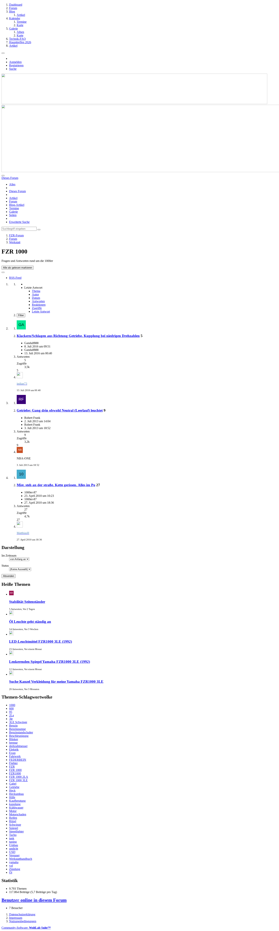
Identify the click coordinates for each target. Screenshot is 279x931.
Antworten (38, 301)
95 (10, 712)
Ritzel (12, 821)
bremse (13, 742)
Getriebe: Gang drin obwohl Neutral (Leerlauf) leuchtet (60, 410)
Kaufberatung (17, 800)
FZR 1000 (15, 770)
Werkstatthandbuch (20, 858)
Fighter (13, 763)
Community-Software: (26, 927)
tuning (13, 841)
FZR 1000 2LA (18, 776)
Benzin (13, 725)
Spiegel (13, 828)
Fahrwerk (15, 756)
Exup (12, 753)
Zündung (14, 869)
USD (12, 852)
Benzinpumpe (17, 729)
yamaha (13, 862)
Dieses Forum (17, 191)
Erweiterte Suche (19, 222)
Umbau (13, 845)
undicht (13, 848)
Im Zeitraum (9, 555)
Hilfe (12, 797)
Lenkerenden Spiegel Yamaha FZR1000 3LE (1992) (49, 662)
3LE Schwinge (18, 722)
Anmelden (15, 62)
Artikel (13, 198)
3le (11, 718)
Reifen (13, 817)
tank (11, 838)
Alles (12, 184)
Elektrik (14, 749)
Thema (36, 291)
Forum (13, 201)
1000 (12, 705)
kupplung (14, 804)
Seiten (13, 215)
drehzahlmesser (18, 746)
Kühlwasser (16, 807)
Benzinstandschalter (21, 732)
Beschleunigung (18, 735)
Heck (12, 790)
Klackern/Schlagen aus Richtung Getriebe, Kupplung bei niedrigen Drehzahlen (78, 336)
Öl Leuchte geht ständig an (30, 622)
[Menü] (3, 53)
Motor (13, 811)
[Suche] (3, 175)
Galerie (13, 211)
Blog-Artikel (16, 204)
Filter (21, 315)
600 (11, 708)
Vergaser (14, 855)
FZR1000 (15, 773)
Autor (35, 294)
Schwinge (15, 824)
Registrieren (16, 65)
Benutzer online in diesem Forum (34, 900)
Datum (36, 297)
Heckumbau (16, 794)
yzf (11, 865)
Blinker (13, 739)
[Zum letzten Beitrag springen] (20, 377)
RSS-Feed (15, 277)
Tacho (13, 834)
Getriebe (14, 787)
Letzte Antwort (41, 311)
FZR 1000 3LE (18, 780)
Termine (14, 208)
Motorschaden (17, 814)
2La (11, 715)
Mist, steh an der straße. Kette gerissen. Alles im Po (56, 485)
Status (5, 565)
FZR (12, 766)
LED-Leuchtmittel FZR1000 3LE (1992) (40, 642)
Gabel (12, 783)
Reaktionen (39, 304)
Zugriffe (37, 308)
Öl (10, 872)
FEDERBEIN (17, 759)
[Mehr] (3, 272)
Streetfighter (16, 831)
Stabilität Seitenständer (27, 602)
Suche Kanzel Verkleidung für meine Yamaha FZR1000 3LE (56, 682)
